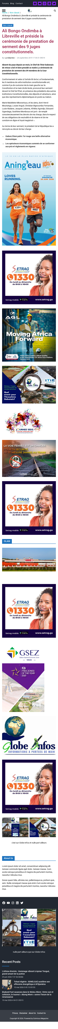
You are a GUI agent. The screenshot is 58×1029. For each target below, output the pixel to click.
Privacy (15, 1013)
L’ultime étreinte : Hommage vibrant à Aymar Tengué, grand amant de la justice (26, 972)
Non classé (7, 25)
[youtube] (40, 3)
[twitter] (54, 3)
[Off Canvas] (3, 10)
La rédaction (10, 58)
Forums (5, 3)
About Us (32, 1013)
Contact (19, 3)
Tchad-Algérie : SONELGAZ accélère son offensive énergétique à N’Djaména (32, 983)
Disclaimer (23, 1013)
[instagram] (44, 3)
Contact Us (41, 1013)
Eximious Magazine (40, 1018)
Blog (12, 3)
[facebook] (35, 3)
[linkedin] (49, 3)
